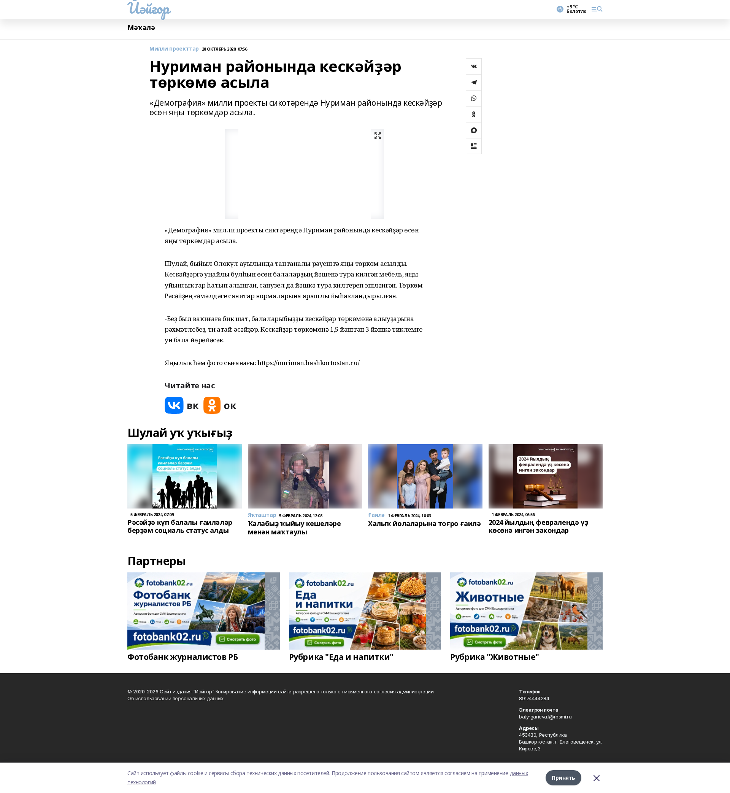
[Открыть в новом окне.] (182, 405)
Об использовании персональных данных (175, 698)
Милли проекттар (174, 49)
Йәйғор (148, 8)
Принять (563, 777)
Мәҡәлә (141, 28)
